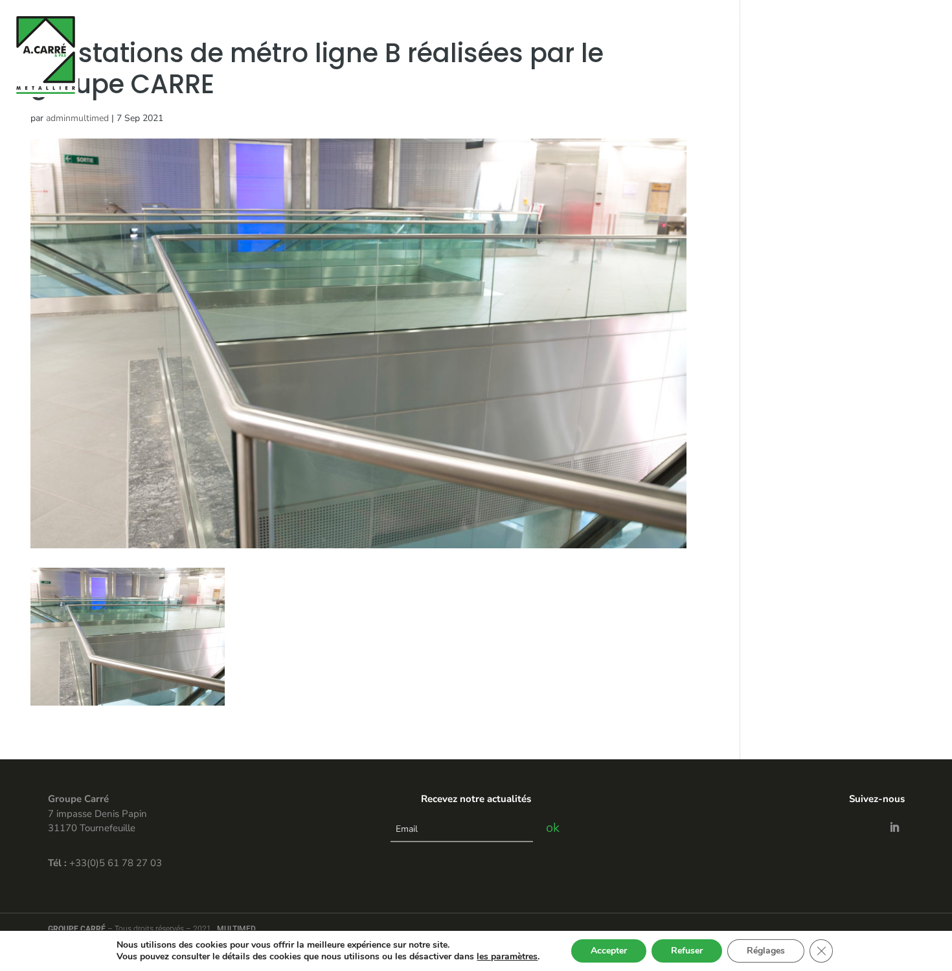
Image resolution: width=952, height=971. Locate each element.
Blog (851, 21)
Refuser (687, 950)
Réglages (766, 950)
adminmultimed (77, 118)
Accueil (581, 21)
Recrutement (904, 21)
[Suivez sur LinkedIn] (894, 827)
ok (553, 827)
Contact (809, 21)
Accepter (609, 950)
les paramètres (507, 957)
